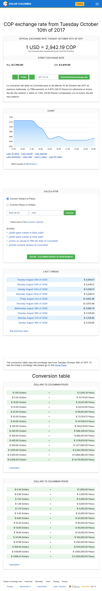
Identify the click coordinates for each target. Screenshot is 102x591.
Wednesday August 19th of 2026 (30, 308)
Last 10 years (55, 156)
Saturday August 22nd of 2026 (31, 294)
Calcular (70, 213)
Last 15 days (13, 153)
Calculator (14, 467)
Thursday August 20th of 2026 (31, 303)
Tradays (10, 586)
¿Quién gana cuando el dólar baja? (26, 236)
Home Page (60, 365)
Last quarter (41, 153)
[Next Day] (32, 77)
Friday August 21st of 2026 (33, 298)
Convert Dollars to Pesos (22, 198)
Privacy (65, 581)
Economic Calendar (35, 222)
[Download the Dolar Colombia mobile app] (74, 586)
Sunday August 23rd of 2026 (32, 289)
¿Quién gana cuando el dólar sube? (26, 232)
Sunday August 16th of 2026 (33, 322)
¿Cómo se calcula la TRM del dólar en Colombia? (33, 241)
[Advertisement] (51, 14)
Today (23, 77)
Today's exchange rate (12, 581)
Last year (27, 156)
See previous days (18, 331)
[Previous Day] (15, 77)
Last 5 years (40, 156)
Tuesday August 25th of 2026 (32, 279)
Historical (28, 581)
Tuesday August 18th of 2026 (32, 313)
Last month (27, 153)
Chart (48, 581)
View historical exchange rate (74, 77)
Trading (79, 4)
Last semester (14, 156)
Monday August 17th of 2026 (32, 318)
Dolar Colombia (60, 586)
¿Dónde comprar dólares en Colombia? (28, 245)
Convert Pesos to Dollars (22, 204)
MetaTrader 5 (31, 164)
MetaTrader (42, 586)
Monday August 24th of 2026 (32, 284)
